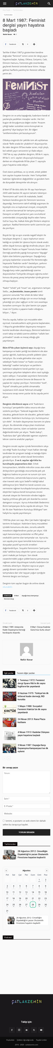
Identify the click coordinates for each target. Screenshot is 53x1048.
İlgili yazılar (9, 673)
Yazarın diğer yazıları (26, 673)
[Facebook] (12, 1030)
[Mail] (26, 1030)
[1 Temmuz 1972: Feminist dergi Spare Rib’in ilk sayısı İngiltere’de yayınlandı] (9, 683)
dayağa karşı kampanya (30, 596)
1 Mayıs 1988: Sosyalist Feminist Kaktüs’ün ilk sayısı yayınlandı (32, 709)
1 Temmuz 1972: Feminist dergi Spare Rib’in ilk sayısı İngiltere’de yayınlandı (31, 683)
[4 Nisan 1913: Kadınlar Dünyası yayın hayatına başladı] (9, 735)
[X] (34, 1030)
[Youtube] (41, 1030)
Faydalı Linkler (41, 1040)
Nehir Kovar (7, 34)
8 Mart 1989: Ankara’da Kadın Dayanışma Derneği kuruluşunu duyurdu (14, 630)
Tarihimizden (18, 10)
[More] (34, 44)
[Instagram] (19, 1030)
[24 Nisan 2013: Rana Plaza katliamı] (9, 722)
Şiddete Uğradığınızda (25, 1040)
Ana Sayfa (6, 10)
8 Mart (16, 596)
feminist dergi (9, 599)
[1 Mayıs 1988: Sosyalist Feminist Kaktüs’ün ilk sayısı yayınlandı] (9, 709)
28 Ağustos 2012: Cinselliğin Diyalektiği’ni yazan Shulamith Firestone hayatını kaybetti (33, 854)
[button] (4, 3)
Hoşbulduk (10, 1040)
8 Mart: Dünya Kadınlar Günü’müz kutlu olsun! (40, 628)
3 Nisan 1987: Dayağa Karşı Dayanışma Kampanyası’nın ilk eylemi (33, 748)
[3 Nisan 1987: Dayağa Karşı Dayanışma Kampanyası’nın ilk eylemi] (9, 748)
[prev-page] (4, 758)
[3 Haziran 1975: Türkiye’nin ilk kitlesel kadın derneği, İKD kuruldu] (9, 696)
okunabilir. (8, 586)
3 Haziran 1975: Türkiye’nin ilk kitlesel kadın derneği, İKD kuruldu (33, 696)
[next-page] (8, 758)
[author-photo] (26, 655)
